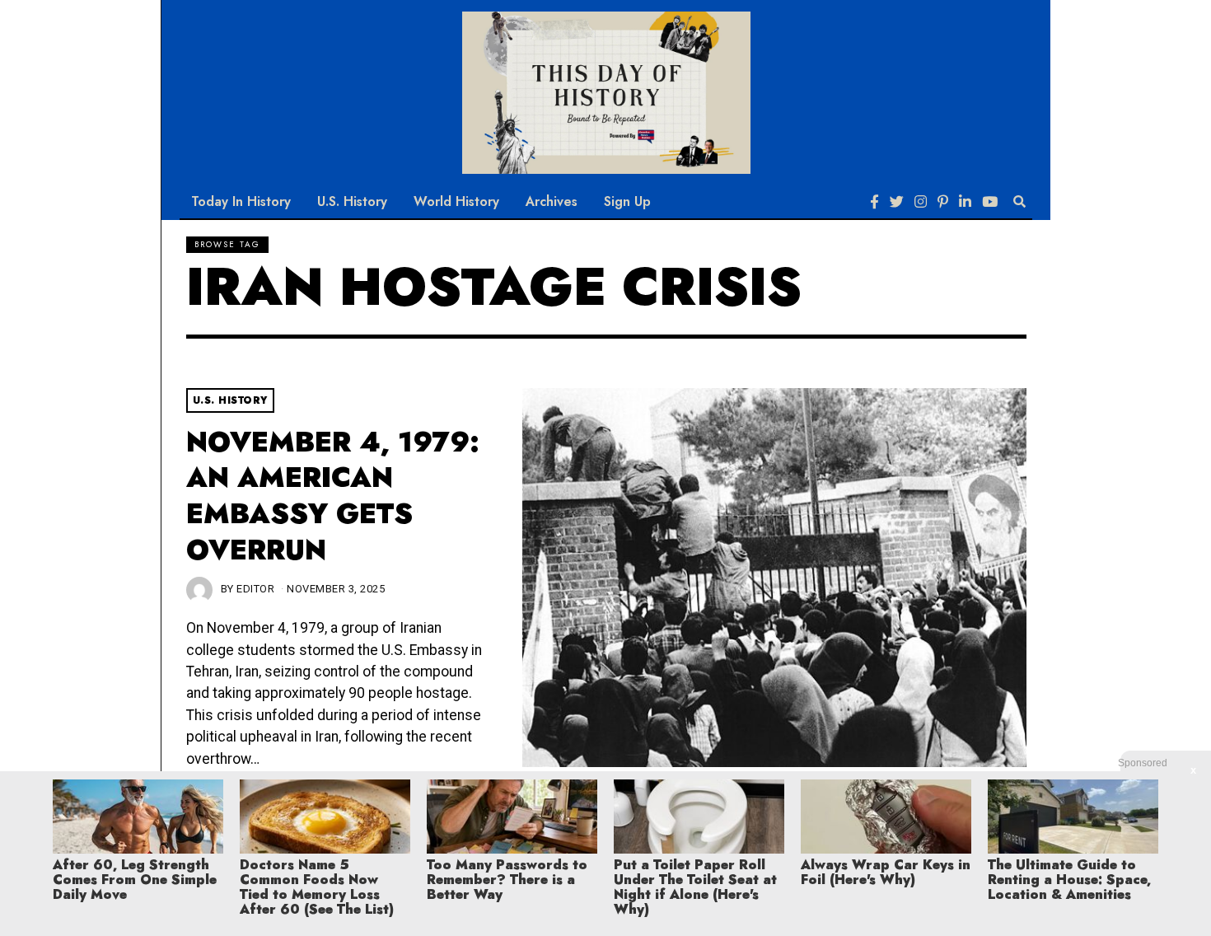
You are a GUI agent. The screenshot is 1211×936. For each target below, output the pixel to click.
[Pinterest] (942, 202)
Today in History (241, 201)
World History (456, 201)
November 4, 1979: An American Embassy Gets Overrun (332, 496)
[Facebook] (874, 202)
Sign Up (627, 201)
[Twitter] (897, 202)
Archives (551, 201)
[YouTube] (990, 202)
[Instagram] (920, 202)
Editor (255, 589)
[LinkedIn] (965, 202)
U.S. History (352, 201)
